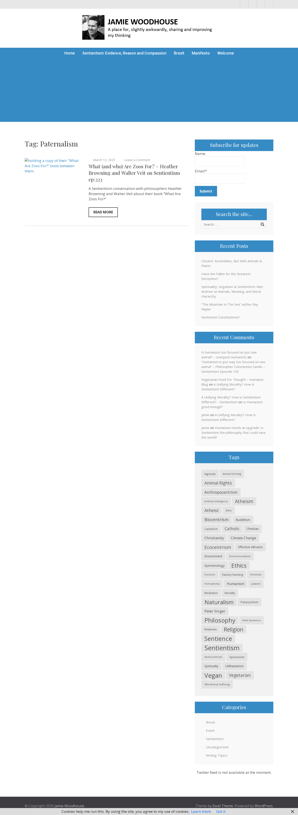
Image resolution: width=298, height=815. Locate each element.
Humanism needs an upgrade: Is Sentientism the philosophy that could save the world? (233, 432)
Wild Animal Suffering (217, 684)
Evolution (209, 574)
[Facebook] (244, 4)
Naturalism (219, 602)
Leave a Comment (137, 160)
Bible (229, 510)
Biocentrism (216, 519)
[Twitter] (252, 4)
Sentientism (222, 648)
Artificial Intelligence (216, 501)
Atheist (211, 510)
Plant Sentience (251, 620)
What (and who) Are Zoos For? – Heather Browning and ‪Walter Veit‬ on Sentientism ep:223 (134, 173)
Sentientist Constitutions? (220, 317)
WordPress (264, 805)
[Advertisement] (149, 91)
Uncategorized (217, 747)
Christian (253, 529)
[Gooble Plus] (269, 4)
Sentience (218, 639)
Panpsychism (249, 602)
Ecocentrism (217, 547)
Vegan (213, 675)
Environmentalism (240, 556)
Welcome (225, 53)
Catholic (232, 528)
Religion (233, 629)
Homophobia (212, 583)
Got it (221, 811)
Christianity (214, 537)
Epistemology (214, 565)
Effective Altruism (250, 547)
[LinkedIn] (261, 4)
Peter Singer (214, 611)
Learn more (201, 811)
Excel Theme (222, 805)
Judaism (255, 583)
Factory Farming (232, 575)
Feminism (256, 574)
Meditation (211, 593)
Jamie (205, 415)
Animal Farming (232, 473)
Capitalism (211, 529)
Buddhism (243, 519)
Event (210, 730)
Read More (103, 212)
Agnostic (210, 474)
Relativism (210, 629)
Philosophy (219, 620)
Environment (213, 556)
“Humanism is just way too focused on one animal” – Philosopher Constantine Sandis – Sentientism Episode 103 (233, 367)
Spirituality (211, 666)
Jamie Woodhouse (69, 805)
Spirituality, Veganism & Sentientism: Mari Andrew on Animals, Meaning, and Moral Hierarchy (232, 291)
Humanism (235, 583)
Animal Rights (218, 483)
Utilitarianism (234, 666)
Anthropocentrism (221, 492)
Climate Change (243, 538)
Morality (230, 593)
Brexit (179, 53)
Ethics (239, 565)
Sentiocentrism (213, 656)
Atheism (244, 501)
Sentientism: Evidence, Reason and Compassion (124, 53)
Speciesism (236, 657)
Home (69, 53)
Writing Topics (217, 755)
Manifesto (201, 53)
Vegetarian (240, 675)
